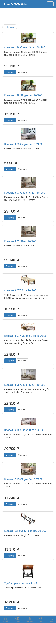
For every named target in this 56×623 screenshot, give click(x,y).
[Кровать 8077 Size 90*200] (28, 280)
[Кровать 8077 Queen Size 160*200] (28, 327)
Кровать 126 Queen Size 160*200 (24, 47)
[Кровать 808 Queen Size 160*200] (28, 374)
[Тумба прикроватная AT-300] (28, 571)
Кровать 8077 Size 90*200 (20, 290)
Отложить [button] (22, 72)
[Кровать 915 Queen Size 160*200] (28, 421)
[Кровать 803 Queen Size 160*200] (28, 182)
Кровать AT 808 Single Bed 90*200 (25, 530)
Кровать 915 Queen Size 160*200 (24, 430)
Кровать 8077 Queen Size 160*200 (25, 335)
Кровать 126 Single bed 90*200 (23, 95)
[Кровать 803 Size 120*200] (28, 231)
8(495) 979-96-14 (16, 4)
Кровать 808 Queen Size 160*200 (24, 384)
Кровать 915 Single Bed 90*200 (23, 479)
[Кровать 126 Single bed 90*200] (28, 85)
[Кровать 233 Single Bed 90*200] (28, 134)
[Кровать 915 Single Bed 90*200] (28, 469)
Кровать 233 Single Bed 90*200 (23, 144)
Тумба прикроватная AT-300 (21, 583)
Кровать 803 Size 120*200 (20, 241)
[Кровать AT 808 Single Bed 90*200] (28, 519)
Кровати (9, 26)
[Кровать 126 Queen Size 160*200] (28, 38)
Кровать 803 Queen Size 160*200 (24, 192)
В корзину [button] (10, 72)
